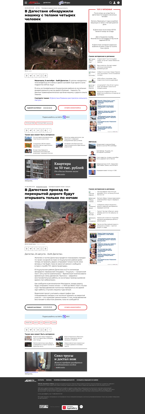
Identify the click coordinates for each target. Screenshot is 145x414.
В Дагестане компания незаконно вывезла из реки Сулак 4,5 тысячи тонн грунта (104, 46)
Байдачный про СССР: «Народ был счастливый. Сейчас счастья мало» (107, 164)
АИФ (30, 71)
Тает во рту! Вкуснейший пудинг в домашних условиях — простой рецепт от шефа (107, 226)
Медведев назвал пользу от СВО (107, 170)
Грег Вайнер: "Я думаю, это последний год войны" (105, 151)
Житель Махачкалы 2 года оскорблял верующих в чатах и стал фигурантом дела (104, 22)
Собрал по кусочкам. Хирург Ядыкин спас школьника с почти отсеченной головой (108, 73)
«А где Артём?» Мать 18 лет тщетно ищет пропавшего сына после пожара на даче (108, 86)
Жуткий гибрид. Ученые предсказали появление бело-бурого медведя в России (108, 199)
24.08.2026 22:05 (30, 186)
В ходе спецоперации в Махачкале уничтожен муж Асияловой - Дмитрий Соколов (43, 151)
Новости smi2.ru (31, 179)
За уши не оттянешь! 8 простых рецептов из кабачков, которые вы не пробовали (108, 93)
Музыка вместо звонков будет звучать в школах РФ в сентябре (106, 145)
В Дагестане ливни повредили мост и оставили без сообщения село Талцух (43, 338)
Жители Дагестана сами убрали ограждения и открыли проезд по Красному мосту (43, 344)
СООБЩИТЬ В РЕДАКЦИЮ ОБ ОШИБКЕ (87, 380)
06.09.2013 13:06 (29, 8)
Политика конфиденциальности (64, 380)
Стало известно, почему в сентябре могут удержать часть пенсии (107, 158)
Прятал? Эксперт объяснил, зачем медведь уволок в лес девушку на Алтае (107, 212)
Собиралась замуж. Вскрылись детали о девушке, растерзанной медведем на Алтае (107, 206)
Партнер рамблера (55, 406)
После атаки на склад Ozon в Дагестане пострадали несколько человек (104, 14)
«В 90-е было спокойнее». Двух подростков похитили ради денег (107, 79)
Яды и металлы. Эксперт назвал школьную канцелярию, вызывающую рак (107, 67)
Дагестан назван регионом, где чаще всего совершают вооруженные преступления (74, 139)
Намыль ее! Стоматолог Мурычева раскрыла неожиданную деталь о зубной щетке (107, 219)
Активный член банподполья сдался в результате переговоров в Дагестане (74, 145)
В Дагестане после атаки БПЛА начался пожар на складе (104, 30)
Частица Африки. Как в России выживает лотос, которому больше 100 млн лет (108, 193)
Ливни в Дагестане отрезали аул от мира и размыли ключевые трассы (74, 344)
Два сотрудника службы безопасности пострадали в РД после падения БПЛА (104, 38)
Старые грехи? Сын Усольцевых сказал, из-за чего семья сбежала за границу (108, 60)
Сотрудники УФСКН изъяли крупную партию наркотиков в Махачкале (42, 145)
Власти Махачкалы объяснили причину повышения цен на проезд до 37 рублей (73, 338)
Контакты (41, 380)
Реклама (49, 380)
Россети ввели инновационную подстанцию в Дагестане (43, 138)
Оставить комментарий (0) (72, 108)
